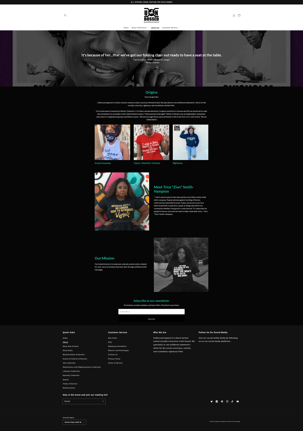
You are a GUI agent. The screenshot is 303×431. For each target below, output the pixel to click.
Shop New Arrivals (71, 346)
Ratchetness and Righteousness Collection (82, 367)
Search (66, 380)
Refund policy (69, 388)
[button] (65, 15)
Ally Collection (69, 363)
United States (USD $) (73, 422)
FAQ (110, 342)
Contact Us (113, 354)
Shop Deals (68, 350)
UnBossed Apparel (221, 421)
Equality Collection (71, 375)
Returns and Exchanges (118, 350)
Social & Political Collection (75, 359)
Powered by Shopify (233, 421)
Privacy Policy (114, 359)
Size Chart (112, 338)
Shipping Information (117, 346)
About (65, 342)
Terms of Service (70, 384)
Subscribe (151, 319)
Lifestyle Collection (71, 371)
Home (65, 338)
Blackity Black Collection (74, 354)
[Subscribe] (102, 401)
